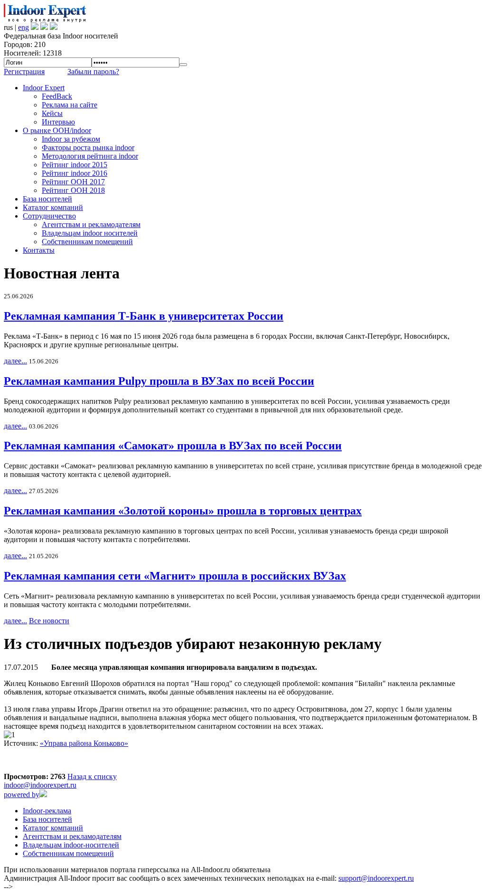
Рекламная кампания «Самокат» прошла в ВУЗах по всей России (173, 445)
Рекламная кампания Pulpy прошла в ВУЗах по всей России (159, 381)
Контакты (39, 250)
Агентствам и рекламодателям (91, 224)
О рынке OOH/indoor (57, 130)
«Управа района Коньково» (84, 743)
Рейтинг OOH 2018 (73, 190)
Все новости (49, 621)
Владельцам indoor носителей (90, 233)
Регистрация (24, 71)
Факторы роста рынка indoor (88, 147)
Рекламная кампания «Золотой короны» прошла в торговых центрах (183, 511)
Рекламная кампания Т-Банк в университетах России (143, 316)
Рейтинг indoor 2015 (74, 165)
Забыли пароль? (93, 71)
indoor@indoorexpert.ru (40, 785)
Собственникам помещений (87, 242)
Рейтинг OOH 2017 (73, 182)
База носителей (47, 199)
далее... (15, 361)
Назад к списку (92, 776)
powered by (21, 794)
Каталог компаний (53, 207)
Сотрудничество (49, 216)
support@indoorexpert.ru (376, 878)
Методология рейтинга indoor (90, 156)
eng (23, 27)
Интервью (58, 122)
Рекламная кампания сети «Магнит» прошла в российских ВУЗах (175, 576)
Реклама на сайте (69, 105)
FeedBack (57, 96)
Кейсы (52, 113)
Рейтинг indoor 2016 (74, 173)
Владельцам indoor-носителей (71, 845)
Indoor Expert (44, 88)
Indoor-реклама (47, 811)
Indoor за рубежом (71, 139)
